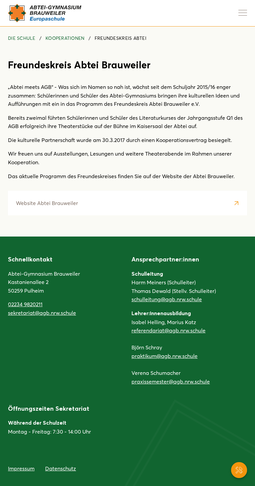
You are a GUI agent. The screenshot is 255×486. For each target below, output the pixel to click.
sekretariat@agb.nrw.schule (42, 312)
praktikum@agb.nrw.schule (164, 355)
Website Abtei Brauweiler (47, 202)
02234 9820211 (25, 304)
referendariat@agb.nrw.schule (168, 330)
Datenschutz (60, 468)
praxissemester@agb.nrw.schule (170, 381)
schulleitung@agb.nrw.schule (166, 299)
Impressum (21, 468)
